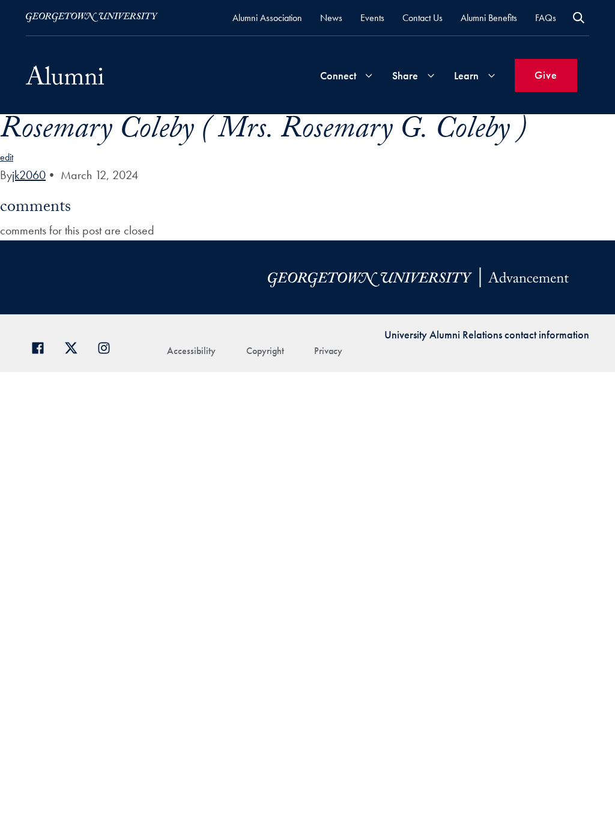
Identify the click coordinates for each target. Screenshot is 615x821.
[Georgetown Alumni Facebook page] (42, 346)
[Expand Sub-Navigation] (368, 75)
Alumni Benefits (489, 17)
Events (372, 17)
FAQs (545, 17)
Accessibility (191, 350)
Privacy (328, 350)
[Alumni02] (65, 75)
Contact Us (422, 17)
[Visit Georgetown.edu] (92, 17)
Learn (466, 75)
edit (6, 157)
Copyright (265, 350)
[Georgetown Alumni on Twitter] (75, 346)
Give (546, 75)
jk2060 (29, 175)
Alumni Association (267, 17)
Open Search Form (578, 17)
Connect (338, 75)
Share (405, 75)
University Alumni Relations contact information (486, 334)
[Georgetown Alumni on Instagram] (108, 346)
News (331, 17)
